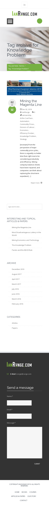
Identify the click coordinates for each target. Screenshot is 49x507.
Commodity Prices (27, 124)
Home (21, 66)
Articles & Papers (18, 496)
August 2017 (16, 274)
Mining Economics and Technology (25, 240)
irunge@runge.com (23, 374)
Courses (32, 492)
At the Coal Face (26, 118)
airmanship (26, 115)
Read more (35, 183)
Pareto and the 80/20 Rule (22, 250)
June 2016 (15, 294)
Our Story (31, 496)
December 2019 (18, 269)
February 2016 (17, 304)
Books (24, 492)
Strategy (23, 139)
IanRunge (26, 112)
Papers (15, 328)
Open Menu (10, 21)
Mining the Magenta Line (21, 227)
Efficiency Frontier (27, 133)
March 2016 (16, 299)
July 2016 (15, 289)
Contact (23, 501)
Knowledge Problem (28, 136)
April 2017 (15, 279)
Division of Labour (27, 127)
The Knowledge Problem (21, 245)
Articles (15, 323)
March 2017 (16, 284)
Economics (24, 130)
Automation (24, 121)
